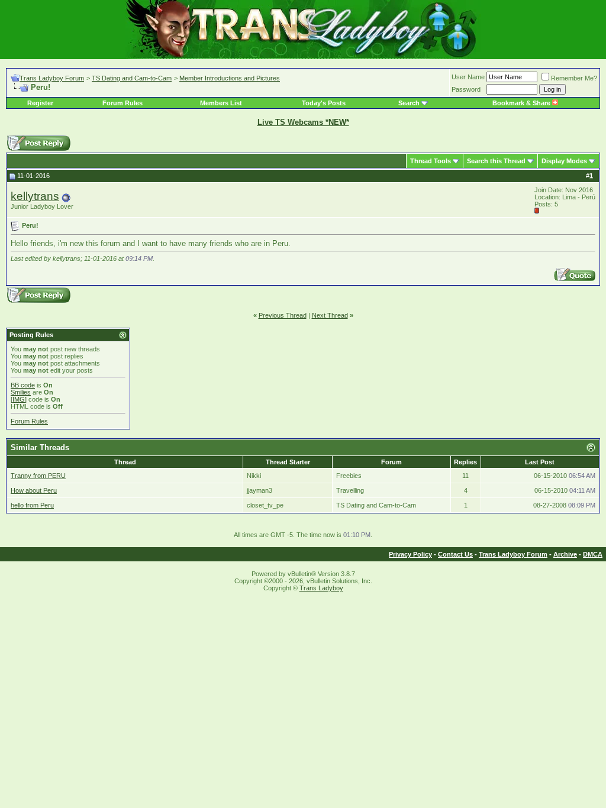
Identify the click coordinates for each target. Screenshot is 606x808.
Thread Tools (430, 160)
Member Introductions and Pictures (229, 78)
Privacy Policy (410, 554)
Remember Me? (574, 78)
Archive (565, 554)
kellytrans (35, 196)
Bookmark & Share (522, 102)
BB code (23, 385)
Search (409, 102)
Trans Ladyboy (321, 588)
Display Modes (564, 160)
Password (466, 89)
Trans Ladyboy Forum (52, 78)
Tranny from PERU (38, 475)
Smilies (21, 392)
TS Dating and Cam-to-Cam (132, 78)
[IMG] (19, 399)
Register (40, 102)
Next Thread (330, 315)
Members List (221, 102)
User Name (468, 76)
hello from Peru (32, 505)
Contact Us (455, 554)
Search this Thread (496, 160)
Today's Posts (324, 102)
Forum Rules (122, 102)
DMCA (592, 554)
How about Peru (34, 490)
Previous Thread (283, 315)
